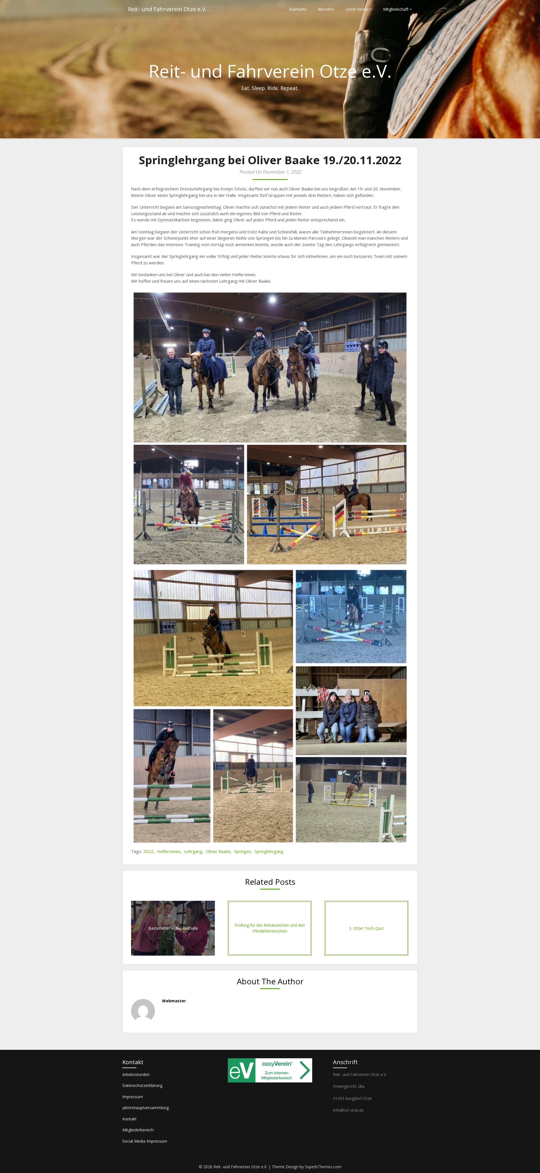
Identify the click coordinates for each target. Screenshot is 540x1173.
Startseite (298, 9)
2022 (148, 851)
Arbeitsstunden (136, 1074)
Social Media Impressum (144, 1141)
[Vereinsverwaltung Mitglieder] (270, 1081)
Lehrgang (193, 851)
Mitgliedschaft (396, 9)
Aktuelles (326, 9)
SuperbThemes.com (323, 1166)
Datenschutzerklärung (142, 1085)
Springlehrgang (269, 851)
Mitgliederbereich (138, 1130)
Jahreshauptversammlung (145, 1107)
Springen (242, 851)
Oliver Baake (218, 851)
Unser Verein (356, 9)
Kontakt (129, 1119)
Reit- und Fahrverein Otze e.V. (167, 9)
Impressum (132, 1096)
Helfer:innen (168, 851)
